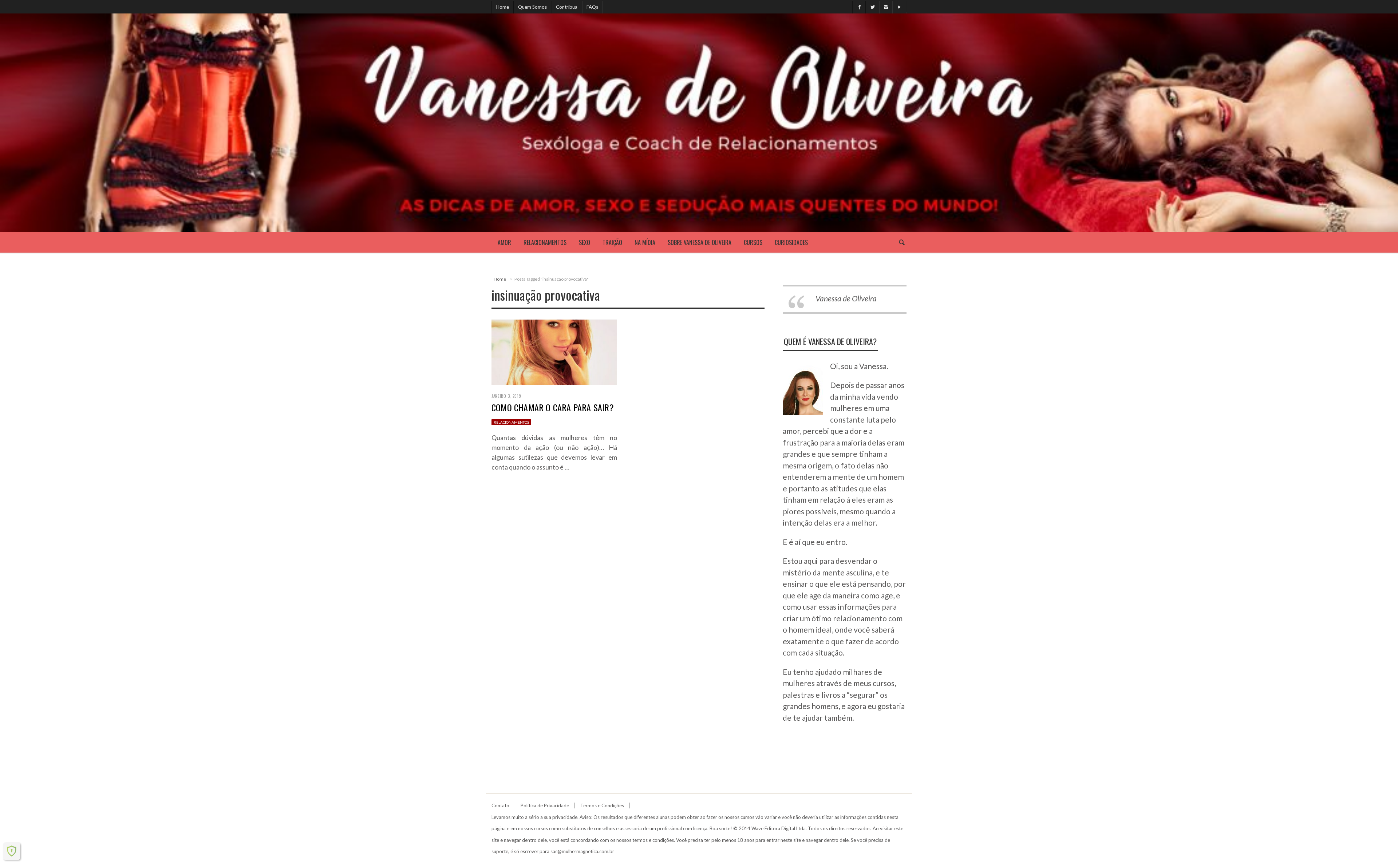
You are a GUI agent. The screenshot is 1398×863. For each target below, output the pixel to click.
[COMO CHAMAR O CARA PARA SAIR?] (554, 351)
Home (502, 7)
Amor (504, 242)
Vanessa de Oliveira (846, 298)
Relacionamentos (545, 242)
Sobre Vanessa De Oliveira (699, 242)
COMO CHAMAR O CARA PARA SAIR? (552, 407)
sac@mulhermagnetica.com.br (582, 851)
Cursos (753, 242)
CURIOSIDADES (791, 242)
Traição (612, 242)
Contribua (566, 7)
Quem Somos (532, 7)
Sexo (584, 242)
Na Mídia (645, 242)
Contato (500, 805)
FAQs (592, 7)
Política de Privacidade (545, 805)
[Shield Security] (11, 851)
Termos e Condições (602, 805)
